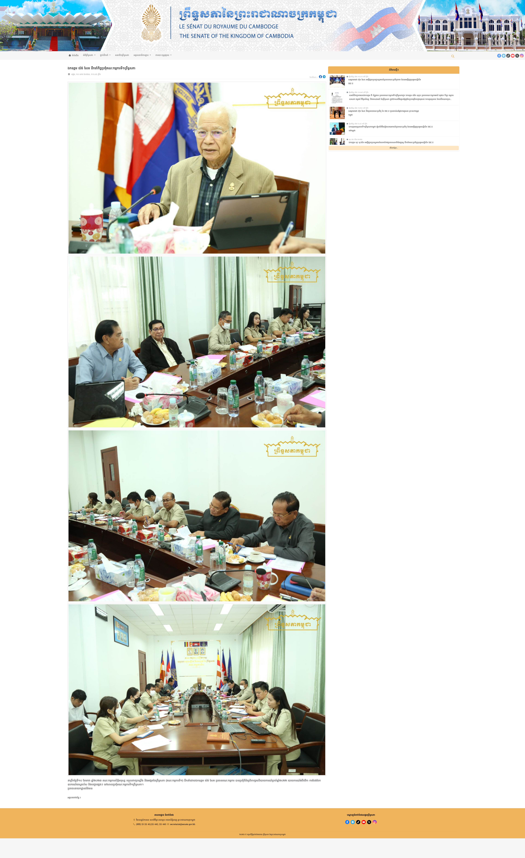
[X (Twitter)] (517, 56)
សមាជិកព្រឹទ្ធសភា (122, 55)
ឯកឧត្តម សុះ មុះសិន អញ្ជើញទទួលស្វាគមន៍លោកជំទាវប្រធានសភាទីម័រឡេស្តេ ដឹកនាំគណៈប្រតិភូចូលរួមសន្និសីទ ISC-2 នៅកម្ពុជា (391, 144)
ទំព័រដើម (75, 55)
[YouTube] (513, 56)
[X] (369, 822)
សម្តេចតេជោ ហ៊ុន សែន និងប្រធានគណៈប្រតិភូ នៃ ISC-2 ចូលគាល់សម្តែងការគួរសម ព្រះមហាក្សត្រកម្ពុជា (383, 113)
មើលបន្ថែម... (394, 148)
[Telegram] (504, 56)
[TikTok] (508, 56)
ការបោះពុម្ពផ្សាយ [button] (162, 55)
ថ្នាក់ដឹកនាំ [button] (104, 55)
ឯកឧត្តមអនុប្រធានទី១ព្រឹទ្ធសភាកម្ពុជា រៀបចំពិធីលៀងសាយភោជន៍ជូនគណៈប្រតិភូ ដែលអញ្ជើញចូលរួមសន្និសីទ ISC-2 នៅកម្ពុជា (391, 128)
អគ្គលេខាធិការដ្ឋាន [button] (141, 55)
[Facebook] (499, 56)
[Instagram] (522, 56)
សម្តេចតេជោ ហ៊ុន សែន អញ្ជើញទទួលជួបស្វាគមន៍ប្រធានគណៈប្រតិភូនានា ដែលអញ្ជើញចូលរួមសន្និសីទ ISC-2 (384, 81)
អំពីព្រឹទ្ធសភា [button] (88, 55)
